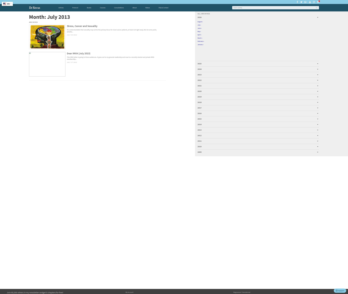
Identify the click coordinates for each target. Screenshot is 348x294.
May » (199, 31)
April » (199, 35)
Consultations (119, 8)
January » (200, 44)
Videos (147, 8)
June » (200, 28)
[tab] (258, 17)
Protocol (75, 8)
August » (200, 22)
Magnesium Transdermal (241, 292)
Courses (102, 8)
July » (199, 25)
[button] (316, 7)
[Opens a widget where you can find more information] (340, 291)
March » (200, 38)
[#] (34, 7)
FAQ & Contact (163, 8)
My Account (129, 292)
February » (201, 41)
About (134, 8)
